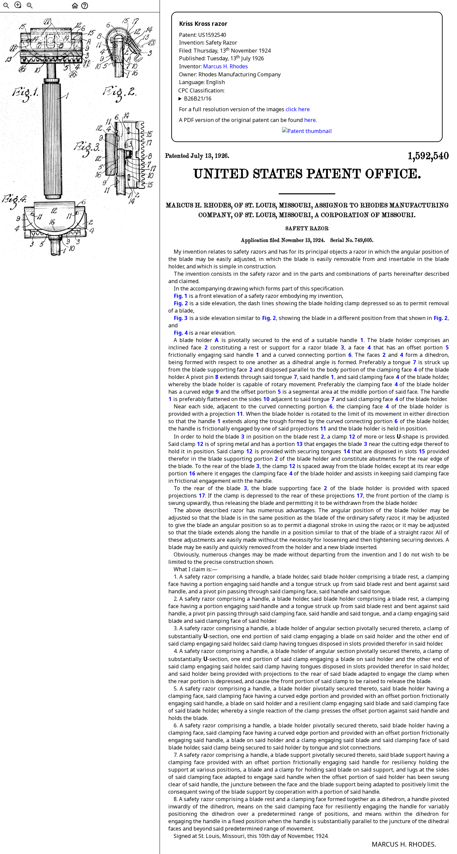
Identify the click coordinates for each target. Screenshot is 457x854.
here (310, 120)
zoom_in (30, 6)
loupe (18, 5)
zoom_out (6, 6)
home (75, 6)
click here (298, 109)
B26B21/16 (197, 98)
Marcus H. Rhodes (225, 66)
